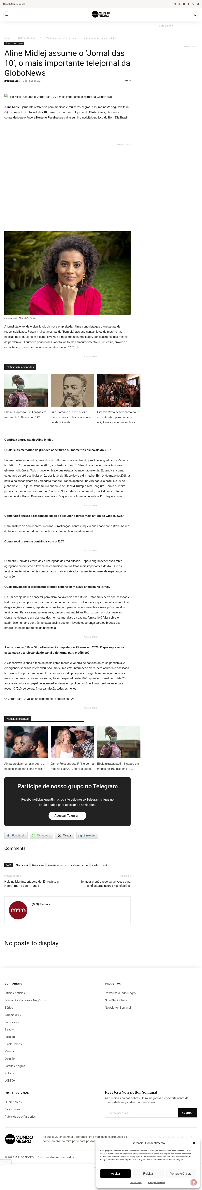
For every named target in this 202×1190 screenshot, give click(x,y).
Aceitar (115, 1173)
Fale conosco (13, 1109)
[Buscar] (195, 14)
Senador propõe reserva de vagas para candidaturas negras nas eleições (105, 884)
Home (7, 38)
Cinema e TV (13, 1014)
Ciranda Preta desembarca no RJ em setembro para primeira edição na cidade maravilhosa (118, 417)
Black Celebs (13, 1044)
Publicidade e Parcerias (20, 1116)
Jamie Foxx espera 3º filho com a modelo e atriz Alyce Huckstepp (72, 766)
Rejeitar (148, 1173)
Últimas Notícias (15, 993)
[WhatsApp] (193, 4)
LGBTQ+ (10, 1080)
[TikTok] (179, 4)
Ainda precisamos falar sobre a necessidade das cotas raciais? (24, 766)
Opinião (10, 1058)
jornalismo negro (57, 864)
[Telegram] (197, 4)
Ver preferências (180, 1173)
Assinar (188, 1113)
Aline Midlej (22, 864)
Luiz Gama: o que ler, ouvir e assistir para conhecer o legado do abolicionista (71, 417)
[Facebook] (188, 4)
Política (9, 1073)
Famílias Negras (15, 1066)
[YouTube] (184, 4)
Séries (9, 1007)
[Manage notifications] (194, 1182)
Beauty (9, 1029)
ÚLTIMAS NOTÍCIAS (25, 38)
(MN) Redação (12, 80)
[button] (194, 1143)
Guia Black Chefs (116, 1000)
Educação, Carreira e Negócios (25, 1000)
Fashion (10, 1036)
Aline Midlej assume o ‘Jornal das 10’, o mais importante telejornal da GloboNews (67, 63)
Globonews (38, 864)
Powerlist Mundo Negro (120, 993)
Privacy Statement (156, 1183)
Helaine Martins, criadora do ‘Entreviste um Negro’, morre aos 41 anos (32, 884)
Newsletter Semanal (14, 4)
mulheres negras (79, 864)
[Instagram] (175, 4)
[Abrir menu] (6, 14)
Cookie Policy (136, 1183)
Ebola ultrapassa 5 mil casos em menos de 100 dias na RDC (25, 414)
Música (9, 1051)
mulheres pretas (100, 864)
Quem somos (13, 1102)
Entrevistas (12, 1022)
